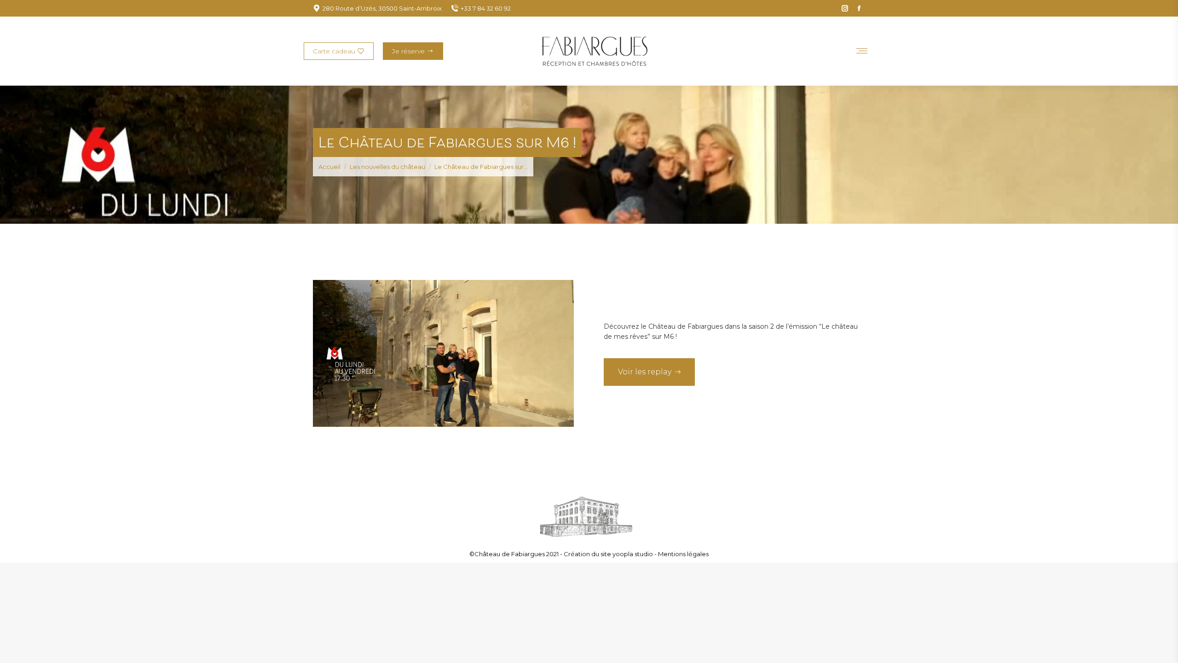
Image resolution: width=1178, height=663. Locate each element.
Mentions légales (683, 554)
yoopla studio (633, 554)
